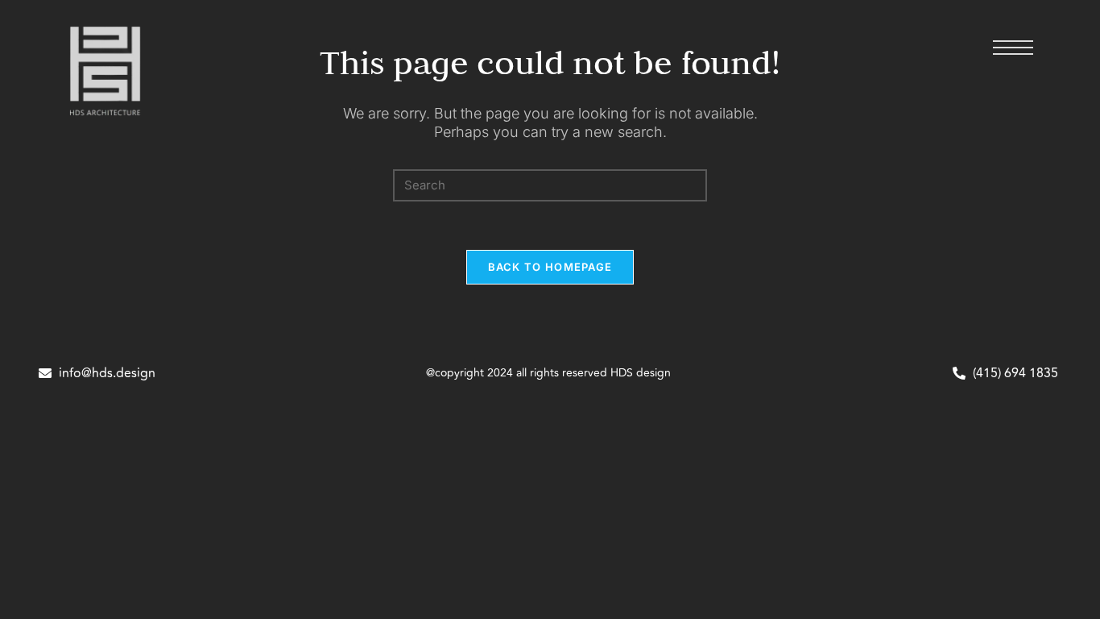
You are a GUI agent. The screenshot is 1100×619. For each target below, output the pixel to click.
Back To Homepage (550, 266)
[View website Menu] (1013, 50)
